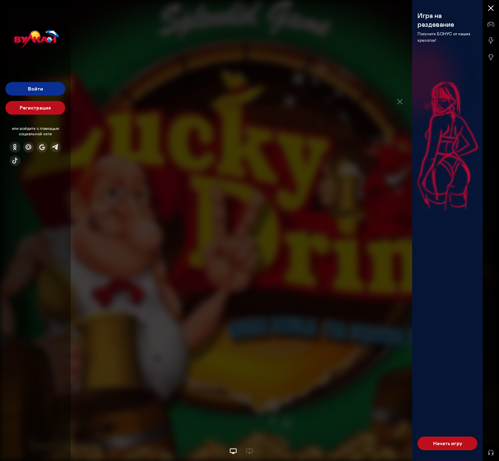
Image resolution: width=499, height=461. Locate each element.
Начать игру (447, 443)
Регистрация (35, 107)
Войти (35, 88)
